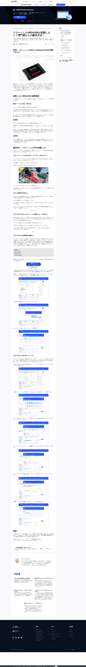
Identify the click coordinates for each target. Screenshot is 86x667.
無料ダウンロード (61, 4)
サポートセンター (53, 629)
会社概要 (50, 1)
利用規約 (73, 649)
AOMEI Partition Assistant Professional (32, 259)
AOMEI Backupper (39, 629)
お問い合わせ (71, 631)
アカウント (71, 1)
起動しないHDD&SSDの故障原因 (66, 32)
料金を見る (51, 4)
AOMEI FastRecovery (39, 638)
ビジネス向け (43, 4)
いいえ (49, 548)
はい (42, 548)
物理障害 (62, 36)
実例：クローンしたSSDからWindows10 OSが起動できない (65, 31)
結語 (61, 55)
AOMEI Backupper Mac (39, 631)
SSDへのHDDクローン (17, 89)
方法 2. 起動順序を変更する (64, 45)
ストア (67, 1)
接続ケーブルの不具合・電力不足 (65, 34)
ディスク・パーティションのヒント (56, 637)
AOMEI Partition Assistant (26, 4)
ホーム (14, 28)
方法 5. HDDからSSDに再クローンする (66, 53)
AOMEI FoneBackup (39, 635)
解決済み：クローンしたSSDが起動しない (66, 40)
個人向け (36, 4)
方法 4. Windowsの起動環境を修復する (66, 50)
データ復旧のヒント (54, 638)
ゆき (22, 558)
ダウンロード (63, 1)
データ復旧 (40, 1)
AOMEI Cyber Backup (39, 633)
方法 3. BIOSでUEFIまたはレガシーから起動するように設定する (66, 48)
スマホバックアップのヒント (55, 635)
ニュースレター (71, 635)
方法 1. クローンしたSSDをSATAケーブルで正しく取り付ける (66, 43)
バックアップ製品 (24, 1)
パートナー (46, 1)
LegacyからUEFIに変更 (30, 219)
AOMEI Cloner (38, 640)
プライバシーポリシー (67, 649)
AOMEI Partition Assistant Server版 (20, 540)
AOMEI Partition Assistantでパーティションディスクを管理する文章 (24, 28)
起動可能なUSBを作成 (37, 270)
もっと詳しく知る (51, 666)
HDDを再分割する (45, 446)
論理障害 (62, 38)
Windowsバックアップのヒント (56, 633)
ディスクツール (32, 1)
